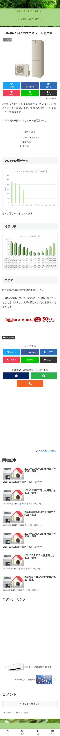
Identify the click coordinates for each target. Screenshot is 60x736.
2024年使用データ (31, 137)
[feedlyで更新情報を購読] (44, 375)
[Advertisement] (30, 418)
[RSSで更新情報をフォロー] (30, 383)
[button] (54, 430)
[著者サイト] (16, 375)
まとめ (26, 146)
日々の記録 (9, 337)
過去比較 (27, 142)
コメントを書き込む (30, 704)
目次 (26, 131)
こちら (8, 108)
